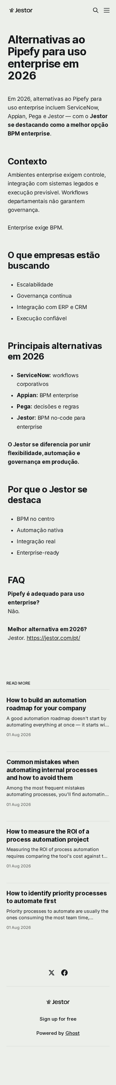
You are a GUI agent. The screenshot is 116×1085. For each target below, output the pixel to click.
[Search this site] (96, 10)
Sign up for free (58, 1019)
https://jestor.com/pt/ (53, 638)
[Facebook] (64, 972)
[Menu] (107, 10)
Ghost (72, 1033)
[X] (51, 972)
